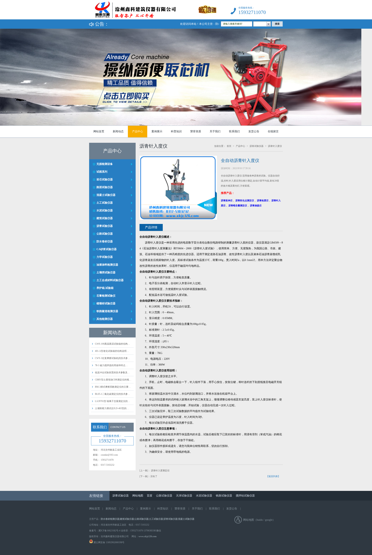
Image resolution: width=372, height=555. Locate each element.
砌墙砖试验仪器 (105, 303)
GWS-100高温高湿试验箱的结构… (112, 343)
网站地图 (137, 495)
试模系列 (101, 171)
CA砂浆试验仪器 (106, 249)
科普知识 (176, 131)
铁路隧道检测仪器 (107, 311)
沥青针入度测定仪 (160, 470)
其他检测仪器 (104, 319)
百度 (149, 495)
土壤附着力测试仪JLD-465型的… (112, 408)
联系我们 (234, 131)
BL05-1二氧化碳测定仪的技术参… (112, 394)
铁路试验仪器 (224, 495)
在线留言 (273, 131)
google (268, 519)
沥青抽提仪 (256, 205)
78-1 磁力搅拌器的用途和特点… (111, 365)
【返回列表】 (273, 476)
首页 (229, 146)
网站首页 (98, 131)
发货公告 (253, 131)
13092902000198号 (114, 542)
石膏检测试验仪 (105, 295)
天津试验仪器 (184, 495)
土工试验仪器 (104, 202)
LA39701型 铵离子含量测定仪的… (112, 401)
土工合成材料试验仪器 (110, 280)
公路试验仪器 (104, 233)
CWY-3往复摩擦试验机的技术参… (112, 358)
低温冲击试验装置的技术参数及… (112, 372)
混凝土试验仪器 (105, 195)
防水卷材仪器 (104, 241)
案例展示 (157, 131)
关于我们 (215, 131)
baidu (260, 519)
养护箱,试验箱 (105, 288)
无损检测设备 (104, 164)
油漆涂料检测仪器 (107, 264)
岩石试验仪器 (104, 179)
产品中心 (137, 131)
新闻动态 (118, 131)
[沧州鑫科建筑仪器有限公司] (152, 18)
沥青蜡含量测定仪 (237, 205)
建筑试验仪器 (104, 218)
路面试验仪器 (104, 187)
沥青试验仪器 (104, 226)
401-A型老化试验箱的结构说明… (112, 351)
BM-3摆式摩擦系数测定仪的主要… (113, 386)
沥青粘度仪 (263, 200)
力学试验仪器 (104, 257)
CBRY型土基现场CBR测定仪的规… (113, 379)
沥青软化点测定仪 (244, 200)
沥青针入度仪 (275, 146)
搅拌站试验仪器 (245, 495)
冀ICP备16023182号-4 (109, 530)
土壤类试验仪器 (105, 272)
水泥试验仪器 (104, 210)
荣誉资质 (195, 131)
